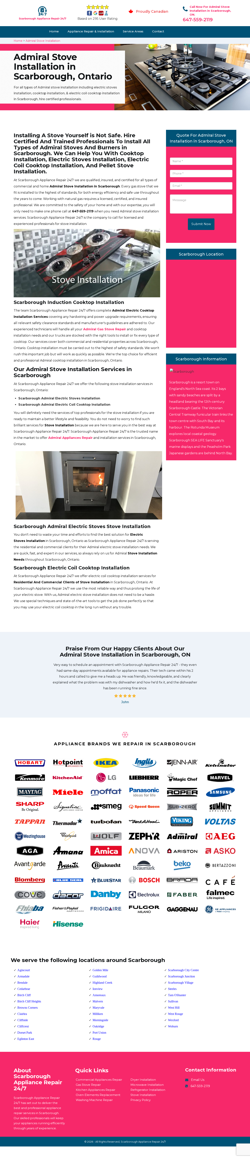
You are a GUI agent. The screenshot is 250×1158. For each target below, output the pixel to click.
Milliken (98, 1013)
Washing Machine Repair (94, 1100)
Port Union (99, 1032)
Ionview (98, 989)
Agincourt (23, 970)
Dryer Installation (143, 1079)
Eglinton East (25, 1038)
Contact (158, 31)
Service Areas (133, 31)
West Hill (173, 1007)
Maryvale (98, 1007)
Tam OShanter (177, 995)
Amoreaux (99, 995)
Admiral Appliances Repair (70, 438)
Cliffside (22, 1020)
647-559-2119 (198, 19)
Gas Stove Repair (88, 1085)
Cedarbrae (23, 989)
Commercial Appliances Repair (99, 1079)
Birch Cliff (24, 995)
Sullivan (173, 1001)
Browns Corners (27, 1007)
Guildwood (100, 976)
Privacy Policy (140, 1100)
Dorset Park (24, 1032)
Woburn (173, 1026)
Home (54, 31)
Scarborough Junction (181, 976)
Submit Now (201, 224)
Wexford (173, 1020)
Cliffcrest (23, 1026)
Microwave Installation (147, 1085)
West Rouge (175, 1013)
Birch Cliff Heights (29, 1001)
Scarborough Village (180, 982)
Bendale (22, 982)
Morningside (100, 1020)
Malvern (98, 1001)
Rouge (97, 1038)
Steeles (172, 989)
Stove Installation (143, 1095)
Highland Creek (102, 982)
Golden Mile (100, 970)
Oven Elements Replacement (98, 1095)
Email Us (197, 1080)
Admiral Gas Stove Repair (104, 329)
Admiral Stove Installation (43, 41)
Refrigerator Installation (147, 1090)
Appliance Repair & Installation (91, 31)
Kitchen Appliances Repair (95, 1090)
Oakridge (98, 1026)
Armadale (23, 976)
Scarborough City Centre (183, 970)
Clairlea (22, 1013)
